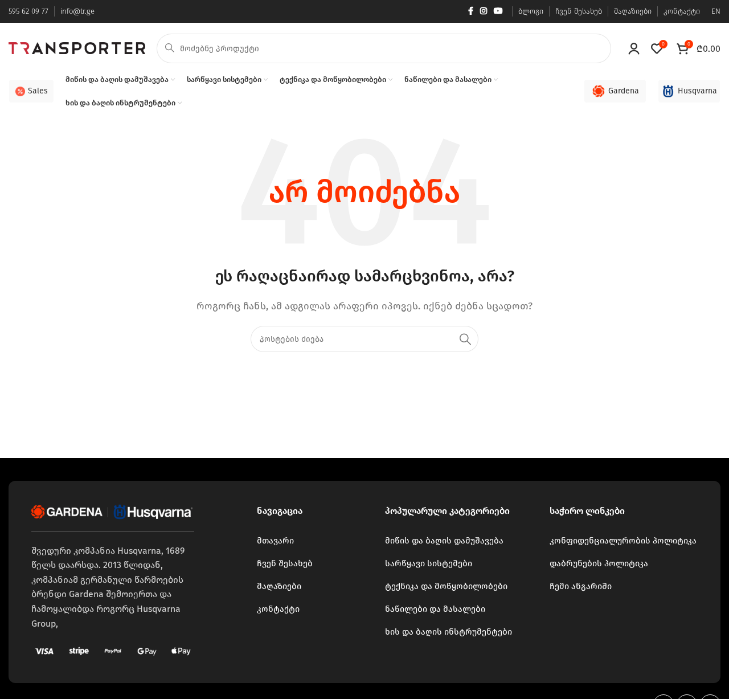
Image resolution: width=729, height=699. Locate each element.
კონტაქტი (278, 609)
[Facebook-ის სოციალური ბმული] (471, 11)
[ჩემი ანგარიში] (633, 48)
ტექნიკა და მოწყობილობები (446, 586)
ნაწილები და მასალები (435, 609)
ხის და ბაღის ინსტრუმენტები (448, 632)
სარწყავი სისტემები (428, 563)
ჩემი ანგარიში (581, 586)
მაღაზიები (279, 586)
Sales (38, 91)
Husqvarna (697, 91)
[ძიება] (465, 339)
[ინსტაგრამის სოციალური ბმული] (483, 11)
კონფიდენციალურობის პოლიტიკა (623, 541)
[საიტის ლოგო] (77, 47)
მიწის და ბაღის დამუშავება (444, 541)
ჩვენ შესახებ (285, 563)
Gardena (623, 91)
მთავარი (275, 541)
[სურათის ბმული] (112, 510)
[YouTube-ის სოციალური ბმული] (498, 11)
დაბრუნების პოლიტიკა (599, 563)
